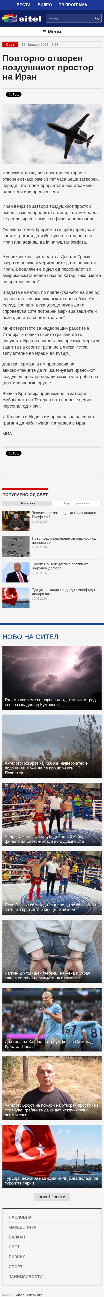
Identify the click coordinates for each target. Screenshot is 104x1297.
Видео (45, 5)
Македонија (22, 1227)
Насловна (20, 1217)
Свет (14, 1247)
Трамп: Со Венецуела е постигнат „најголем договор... (60, 566)
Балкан (17, 1237)
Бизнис (17, 1257)
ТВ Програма (73, 5)
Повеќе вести (52, 1197)
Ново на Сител (30, 637)
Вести (23, 5)
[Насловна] (21, 21)
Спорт (15, 1267)
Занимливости (26, 1277)
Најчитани (27, 503)
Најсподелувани (76, 503)
